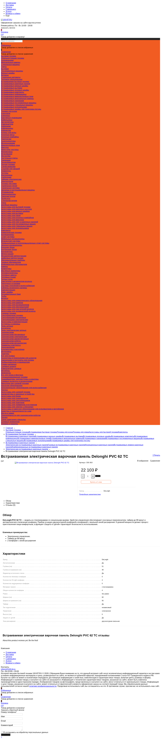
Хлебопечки (6, 177)
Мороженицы (7, 152)
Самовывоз (11, 9)
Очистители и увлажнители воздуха (16, 281)
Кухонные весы (7, 135)
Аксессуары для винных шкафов (15, 211)
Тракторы (5, 354)
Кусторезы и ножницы (10, 324)
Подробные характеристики (90, 494)
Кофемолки (6, 130)
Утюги (3, 203)
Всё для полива (8, 356)
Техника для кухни (9, 111)
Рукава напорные (9, 364)
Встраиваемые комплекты (12, 92)
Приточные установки (10, 284)
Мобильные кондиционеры (13, 239)
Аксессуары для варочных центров (16, 209)
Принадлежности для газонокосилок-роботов (21, 415)
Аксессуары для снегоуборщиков (15, 400)
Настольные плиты (9, 158)
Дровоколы (6, 373)
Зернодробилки (8, 347)
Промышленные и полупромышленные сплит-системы (25, 243)
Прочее (4, 417)
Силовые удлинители (10, 422)
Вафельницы (6, 120)
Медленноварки (8, 143)
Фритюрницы (6, 175)
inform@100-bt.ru (8, 669)
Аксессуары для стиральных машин (16, 226)
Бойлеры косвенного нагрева (14, 288)
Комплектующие (8, 290)
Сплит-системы (7, 237)
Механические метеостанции (13, 256)
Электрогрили (7, 181)
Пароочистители (8, 196)
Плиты (4, 67)
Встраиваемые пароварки (12, 101)
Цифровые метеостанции (12, 258)
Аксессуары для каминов (12, 303)
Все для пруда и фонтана (12, 375)
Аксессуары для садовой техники (15, 392)
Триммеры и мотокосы (11, 345)
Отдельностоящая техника (12, 58)
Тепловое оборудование (11, 79)
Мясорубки (5, 156)
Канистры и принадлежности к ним (16, 411)
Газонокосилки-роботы (11, 341)
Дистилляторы (7, 122)
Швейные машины (9, 205)
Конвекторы (6, 269)
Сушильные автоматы (11, 77)
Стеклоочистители (9, 201)
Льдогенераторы (8, 141)
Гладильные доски (9, 186)
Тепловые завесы (9, 275)
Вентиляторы (7, 252)
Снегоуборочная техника (12, 315)
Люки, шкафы (7, 292)
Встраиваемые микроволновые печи (17, 96)
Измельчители (7, 124)
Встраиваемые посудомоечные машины (18, 103)
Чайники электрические (11, 179)
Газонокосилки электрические (14, 337)
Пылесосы (5, 198)
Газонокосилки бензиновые (13, 335)
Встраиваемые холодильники (14, 107)
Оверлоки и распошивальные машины (18, 190)
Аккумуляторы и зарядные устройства (17, 394)
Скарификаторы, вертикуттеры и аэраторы (20, 379)
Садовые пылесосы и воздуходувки (16, 381)
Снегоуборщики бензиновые (13, 318)
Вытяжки (5, 69)
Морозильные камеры (10, 62)
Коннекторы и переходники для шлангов (18, 358)
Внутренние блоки (9, 249)
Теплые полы (7, 279)
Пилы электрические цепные (13, 330)
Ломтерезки (6, 139)
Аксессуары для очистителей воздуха (17, 309)
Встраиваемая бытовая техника (15, 82)
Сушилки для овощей (10, 169)
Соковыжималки (8, 167)
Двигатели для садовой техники (15, 383)
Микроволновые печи (10, 145)
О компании (11, 3)
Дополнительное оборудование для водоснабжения (24, 388)
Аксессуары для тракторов (12, 403)
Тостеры (4, 173)
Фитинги (4, 298)
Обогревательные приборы (13, 260)
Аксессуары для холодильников (15, 228)
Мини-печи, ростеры (10, 150)
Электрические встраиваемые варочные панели (27, 445)
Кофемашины (7, 128)
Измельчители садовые (11, 369)
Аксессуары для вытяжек (12, 213)
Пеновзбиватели (8, 162)
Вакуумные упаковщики (11, 118)
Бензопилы (6, 328)
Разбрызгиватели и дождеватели (15, 362)
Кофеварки (6, 126)
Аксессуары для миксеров (12, 220)
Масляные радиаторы (10, 271)
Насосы (4, 390)
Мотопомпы (6, 352)
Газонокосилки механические (14, 343)
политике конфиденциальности (42, 686)
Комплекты (6, 230)
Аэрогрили (5, 113)
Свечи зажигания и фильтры (13, 420)
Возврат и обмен (13, 14)
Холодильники (7, 60)
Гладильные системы (10, 188)
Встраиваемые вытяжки (11, 88)
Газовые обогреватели (11, 262)
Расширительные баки (11, 294)
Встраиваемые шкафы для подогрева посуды (21, 109)
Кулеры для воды (8, 133)
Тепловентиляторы (9, 273)
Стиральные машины (10, 65)
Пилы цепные (7, 326)
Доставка (10, 5)
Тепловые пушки (8, 277)
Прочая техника (8, 164)
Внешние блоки (7, 247)
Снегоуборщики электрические (14, 320)
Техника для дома (9, 184)
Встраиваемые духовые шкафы (15, 90)
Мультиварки (6, 154)
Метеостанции (7, 254)
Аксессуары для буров (11, 396)
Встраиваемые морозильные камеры (17, 99)
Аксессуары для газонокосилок (14, 398)
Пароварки (6, 160)
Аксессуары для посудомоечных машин (18, 224)
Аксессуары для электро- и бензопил (17, 407)
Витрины (5, 75)
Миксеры (5, 147)
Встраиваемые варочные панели (15, 84)
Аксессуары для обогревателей (15, 307)
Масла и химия (7, 413)
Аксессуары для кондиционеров (15, 305)
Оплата (9, 7)
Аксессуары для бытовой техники (15, 207)
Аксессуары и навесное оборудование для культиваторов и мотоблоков (32, 409)
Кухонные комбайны (10, 137)
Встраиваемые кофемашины (14, 94)
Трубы (3, 296)
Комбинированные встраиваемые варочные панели (35, 447)
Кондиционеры (7, 235)
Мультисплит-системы (10, 241)
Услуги (8, 11)
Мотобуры (5, 371)
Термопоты (6, 171)
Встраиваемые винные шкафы (14, 86)
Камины (4, 267)
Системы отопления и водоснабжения (18, 286)
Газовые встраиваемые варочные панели (66, 445)
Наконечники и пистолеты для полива (17, 360)
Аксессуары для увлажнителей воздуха (18, 311)
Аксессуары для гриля (11, 215)
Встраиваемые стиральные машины (17, 105)
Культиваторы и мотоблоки (12, 349)
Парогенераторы (8, 194)
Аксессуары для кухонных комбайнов (17, 218)
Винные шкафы (8, 73)
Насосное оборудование (12, 386)
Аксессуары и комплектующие (14, 322)
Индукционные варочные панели (99, 445)
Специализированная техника (14, 377)
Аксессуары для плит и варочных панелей (19, 222)
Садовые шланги (8, 366)
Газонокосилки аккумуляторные (15, 339)
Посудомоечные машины (12, 71)
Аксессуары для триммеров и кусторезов (19, 405)
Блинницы (5, 116)
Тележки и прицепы (9, 424)
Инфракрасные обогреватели (14, 264)
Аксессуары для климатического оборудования (21, 301)
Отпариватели (7, 192)
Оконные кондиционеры (11, 245)
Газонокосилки (7, 332)
